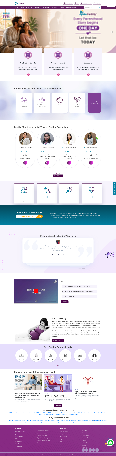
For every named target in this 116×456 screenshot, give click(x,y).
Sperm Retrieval (41, 442)
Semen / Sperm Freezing (43, 440)
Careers (84, 440)
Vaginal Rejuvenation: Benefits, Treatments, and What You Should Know (58, 396)
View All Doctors (58, 175)
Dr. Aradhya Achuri (69, 151)
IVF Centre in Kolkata (41, 413)
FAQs (61, 441)
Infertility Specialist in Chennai (68, 420)
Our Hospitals (46, 7)
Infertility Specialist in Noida (94, 422)
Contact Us (61, 7)
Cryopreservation (19, 436)
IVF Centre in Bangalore (15, 413)
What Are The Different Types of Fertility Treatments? (79, 291)
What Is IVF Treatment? (71, 296)
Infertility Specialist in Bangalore (35, 420)
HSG (16, 439)
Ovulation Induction (42, 435)
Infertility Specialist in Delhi (61, 422)
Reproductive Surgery (42, 438)
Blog (61, 439)
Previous (80, 268)
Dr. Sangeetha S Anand (25, 151)
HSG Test (24, 104)
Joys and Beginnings (70, 7)
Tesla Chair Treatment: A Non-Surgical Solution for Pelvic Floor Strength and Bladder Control (27, 395)
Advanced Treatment (20, 431)
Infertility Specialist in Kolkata (52, 420)
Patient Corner (28, 7)
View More (64, 301)
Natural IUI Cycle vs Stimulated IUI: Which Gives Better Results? (86, 392)
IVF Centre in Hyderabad (29, 413)
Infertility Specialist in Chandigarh (77, 422)
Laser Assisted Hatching (43, 430)
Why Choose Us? (64, 431)
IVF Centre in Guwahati (93, 413)
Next (84, 268)
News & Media (63, 436)
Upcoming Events (86, 438)
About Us (21, 7)
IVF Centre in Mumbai (66, 413)
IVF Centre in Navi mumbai (79, 413)
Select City (97, 3)
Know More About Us (58, 340)
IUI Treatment (59, 104)
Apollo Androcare (19, 434)
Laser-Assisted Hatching (77, 105)
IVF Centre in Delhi (48, 414)
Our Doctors (55, 7)
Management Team (65, 434)
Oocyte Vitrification (42, 433)
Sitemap (84, 445)
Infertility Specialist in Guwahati (28, 422)
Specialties (37, 7)
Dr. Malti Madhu (47, 151)
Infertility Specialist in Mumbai (85, 420)
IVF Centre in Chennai (53, 413)
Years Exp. (25, 162)
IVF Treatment (42, 104)
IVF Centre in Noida (73, 414)
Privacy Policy (85, 442)
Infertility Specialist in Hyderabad (17, 420)
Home (16, 7)
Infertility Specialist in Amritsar (45, 422)
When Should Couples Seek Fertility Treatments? (78, 286)
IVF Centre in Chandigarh (61, 414)
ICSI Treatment (18, 441)
